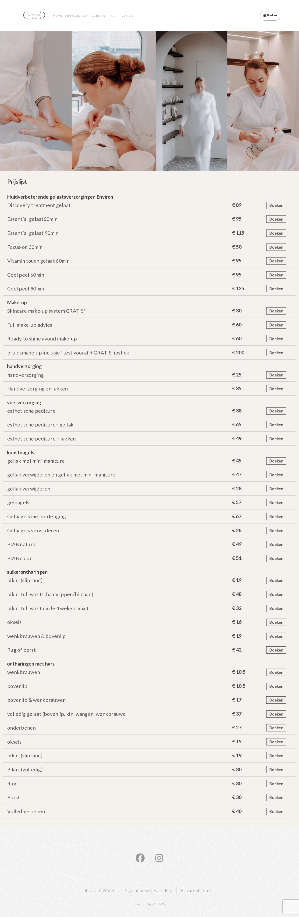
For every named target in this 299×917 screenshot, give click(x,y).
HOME (57, 15)
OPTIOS (158, 904)
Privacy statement (198, 890)
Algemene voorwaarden (148, 890)
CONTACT (128, 15)
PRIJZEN (113, 15)
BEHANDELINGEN (77, 15)
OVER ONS (98, 15)
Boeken (272, 15)
